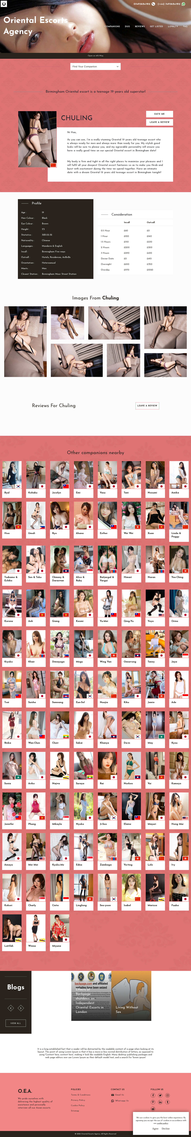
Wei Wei (128, 533)
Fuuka (175, 905)
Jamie (151, 702)
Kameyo (176, 783)
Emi (78, 493)
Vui (149, 783)
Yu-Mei (104, 621)
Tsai (6, 702)
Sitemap (75, 1111)
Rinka (7, 743)
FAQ (185, 27)
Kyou (174, 743)
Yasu (102, 493)
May (150, 743)
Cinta (55, 905)
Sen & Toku (35, 577)
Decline (166, 1128)
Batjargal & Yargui (107, 579)
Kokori (8, 905)
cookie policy (162, 1123)
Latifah (8, 946)
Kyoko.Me (58, 865)
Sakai (79, 743)
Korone (8, 621)
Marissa (152, 905)
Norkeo (128, 783)
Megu (79, 662)
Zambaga (106, 865)
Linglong (81, 905)
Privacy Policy (78, 1100)
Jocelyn (56, 493)
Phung (32, 824)
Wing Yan (105, 662)
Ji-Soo (103, 824)
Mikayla (57, 824)
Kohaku (32, 493)
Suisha (32, 702)
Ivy (173, 865)
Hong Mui (177, 824)
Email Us (119, 1095)
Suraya (80, 783)
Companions (112, 27)
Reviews (140, 27)
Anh (30, 621)
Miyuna (56, 946)
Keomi (79, 621)
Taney (151, 662)
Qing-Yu (129, 621)
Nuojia (104, 702)
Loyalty (173, 27)
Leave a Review (159, 122)
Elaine (127, 824)
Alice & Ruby (80, 579)
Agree (155, 1128)
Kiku (126, 702)
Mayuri (152, 824)
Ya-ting (128, 865)
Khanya (104, 743)
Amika (175, 493)
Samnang (57, 702)
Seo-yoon (105, 905)
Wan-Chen (34, 743)
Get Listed (156, 27)
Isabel (127, 905)
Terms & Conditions (80, 1095)
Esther (104, 533)
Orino (174, 621)
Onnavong (130, 662)
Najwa (56, 783)
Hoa (7, 533)
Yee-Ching (177, 577)
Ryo (54, 533)
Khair (31, 662)
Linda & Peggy (176, 535)
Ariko (31, 783)
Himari (128, 577)
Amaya (8, 865)
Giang (55, 621)
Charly (32, 905)
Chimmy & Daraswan (58, 579)
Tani (126, 493)
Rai (102, 783)
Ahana (80, 533)
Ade (173, 702)
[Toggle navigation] (101, 26)
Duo (127, 27)
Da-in (127, 743)
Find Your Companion (85, 66)
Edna (79, 865)
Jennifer (9, 824)
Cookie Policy (78, 1106)
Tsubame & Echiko (10, 579)
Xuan (151, 533)
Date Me (159, 114)
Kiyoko (8, 662)
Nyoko (80, 824)
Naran (151, 577)
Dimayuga (58, 662)
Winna (32, 946)
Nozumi (152, 493)
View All (15, 1023)
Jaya (174, 662)
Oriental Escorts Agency (35, 26)
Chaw (55, 743)
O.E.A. (25, 1091)
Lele (150, 865)
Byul (7, 493)
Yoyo (151, 621)
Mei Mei (33, 865)
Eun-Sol (80, 702)
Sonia (7, 783)
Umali (31, 533)
